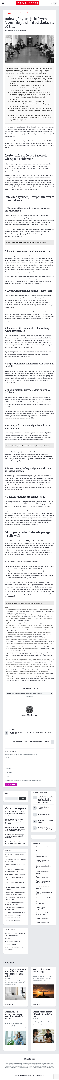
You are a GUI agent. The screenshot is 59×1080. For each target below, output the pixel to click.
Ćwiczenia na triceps (42, 922)
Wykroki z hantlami (10, 938)
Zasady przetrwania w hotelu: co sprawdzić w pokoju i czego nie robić (15, 972)
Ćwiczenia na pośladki (43, 898)
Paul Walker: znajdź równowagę (42, 970)
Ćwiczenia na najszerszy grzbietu (44, 893)
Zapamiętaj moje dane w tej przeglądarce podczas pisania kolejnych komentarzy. (23, 780)
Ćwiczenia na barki (42, 847)
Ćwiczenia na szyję (42, 918)
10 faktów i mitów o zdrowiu (44, 807)
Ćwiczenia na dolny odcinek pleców (42, 861)
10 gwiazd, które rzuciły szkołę (45, 821)
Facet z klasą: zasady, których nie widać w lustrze (43, 1014)
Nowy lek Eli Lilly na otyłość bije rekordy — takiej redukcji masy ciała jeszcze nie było (15, 813)
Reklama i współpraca (38, 1075)
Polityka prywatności (25, 1075)
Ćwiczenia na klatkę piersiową (42, 872)
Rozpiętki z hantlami (10, 944)
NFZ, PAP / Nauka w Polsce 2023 (21, 620)
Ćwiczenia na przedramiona (40, 902)
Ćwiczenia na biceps (42, 851)
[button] (3, 3)
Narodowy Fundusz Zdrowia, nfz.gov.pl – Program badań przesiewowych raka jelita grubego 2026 (30, 641)
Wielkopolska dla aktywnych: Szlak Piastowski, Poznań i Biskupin (15, 836)
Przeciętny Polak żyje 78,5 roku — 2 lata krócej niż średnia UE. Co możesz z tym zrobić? (15, 829)
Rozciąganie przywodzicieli (12, 941)
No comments (23, 30)
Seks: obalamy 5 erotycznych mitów (15, 874)
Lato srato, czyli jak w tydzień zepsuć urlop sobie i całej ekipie (15, 842)
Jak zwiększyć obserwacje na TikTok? (15, 912)
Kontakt (17, 1075)
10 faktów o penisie (44, 814)
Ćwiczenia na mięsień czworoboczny (43, 882)
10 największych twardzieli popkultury (45, 828)
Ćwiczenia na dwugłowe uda (43, 866)
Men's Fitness (29, 1059)
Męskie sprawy (9, 12)
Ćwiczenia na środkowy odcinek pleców (43, 913)
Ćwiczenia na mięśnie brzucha (43, 887)
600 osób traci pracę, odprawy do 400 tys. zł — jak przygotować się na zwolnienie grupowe (15, 821)
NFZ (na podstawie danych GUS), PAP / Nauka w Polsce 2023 (37, 616)
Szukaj (7, 793)
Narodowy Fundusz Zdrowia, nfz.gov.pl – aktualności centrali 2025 (33, 646)
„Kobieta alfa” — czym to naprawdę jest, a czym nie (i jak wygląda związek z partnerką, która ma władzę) (46, 799)
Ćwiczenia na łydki (42, 877)
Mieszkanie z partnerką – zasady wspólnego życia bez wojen (15, 1015)
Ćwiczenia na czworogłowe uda (41, 855)
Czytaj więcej (9, 1004)
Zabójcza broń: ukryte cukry (12, 920)
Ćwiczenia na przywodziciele (41, 908)
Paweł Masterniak (29, 715)
